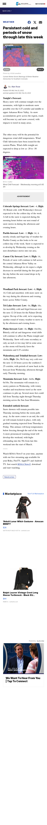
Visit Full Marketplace (36, 494)
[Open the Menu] (4, 4)
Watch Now (39, 4)
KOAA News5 (24, 464)
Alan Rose (16, 86)
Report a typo (9, 477)
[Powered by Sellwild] (40, 641)
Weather (8, 22)
